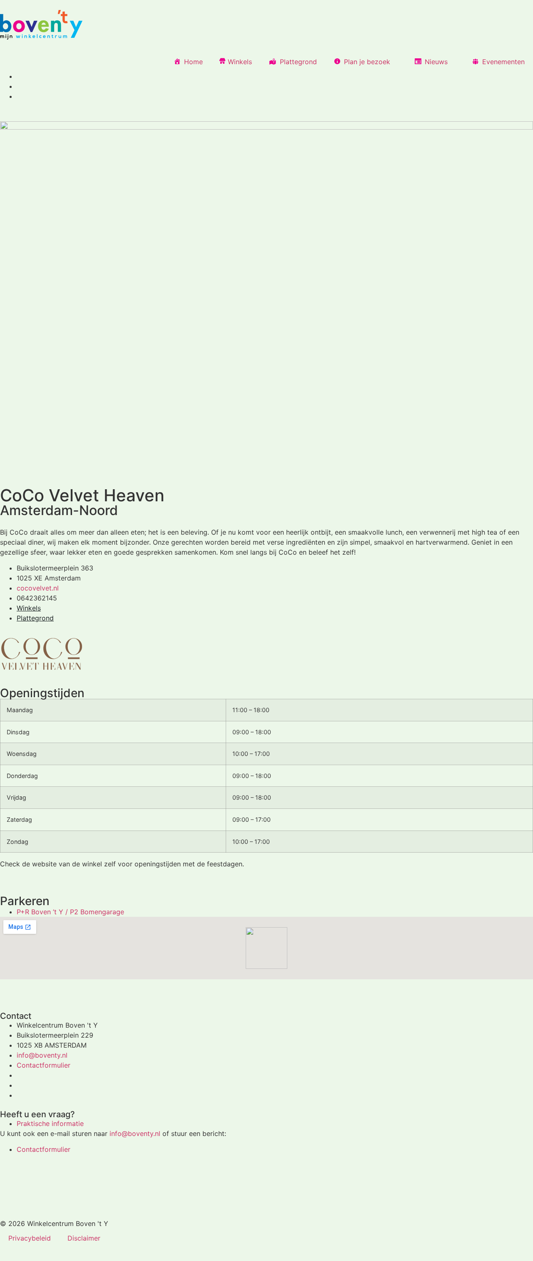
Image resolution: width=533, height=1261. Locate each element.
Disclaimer (83, 1238)
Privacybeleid (29, 1238)
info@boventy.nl (135, 1133)
